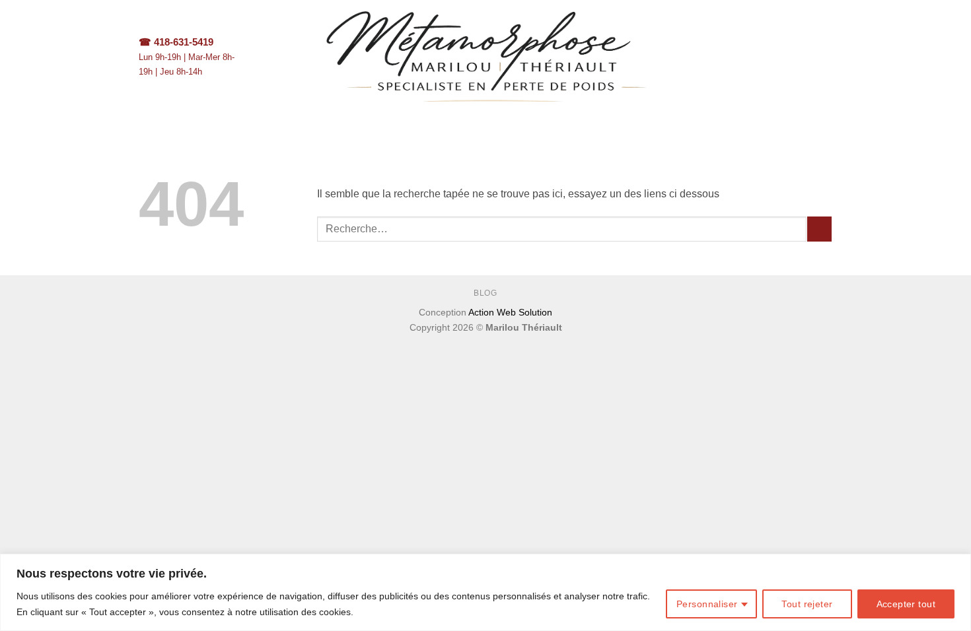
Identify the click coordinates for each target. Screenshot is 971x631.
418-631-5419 (183, 42)
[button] (825, 56)
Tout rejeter (806, 604)
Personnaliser (706, 604)
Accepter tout (906, 604)
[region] (485, 592)
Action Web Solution (510, 312)
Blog (485, 293)
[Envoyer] (819, 229)
